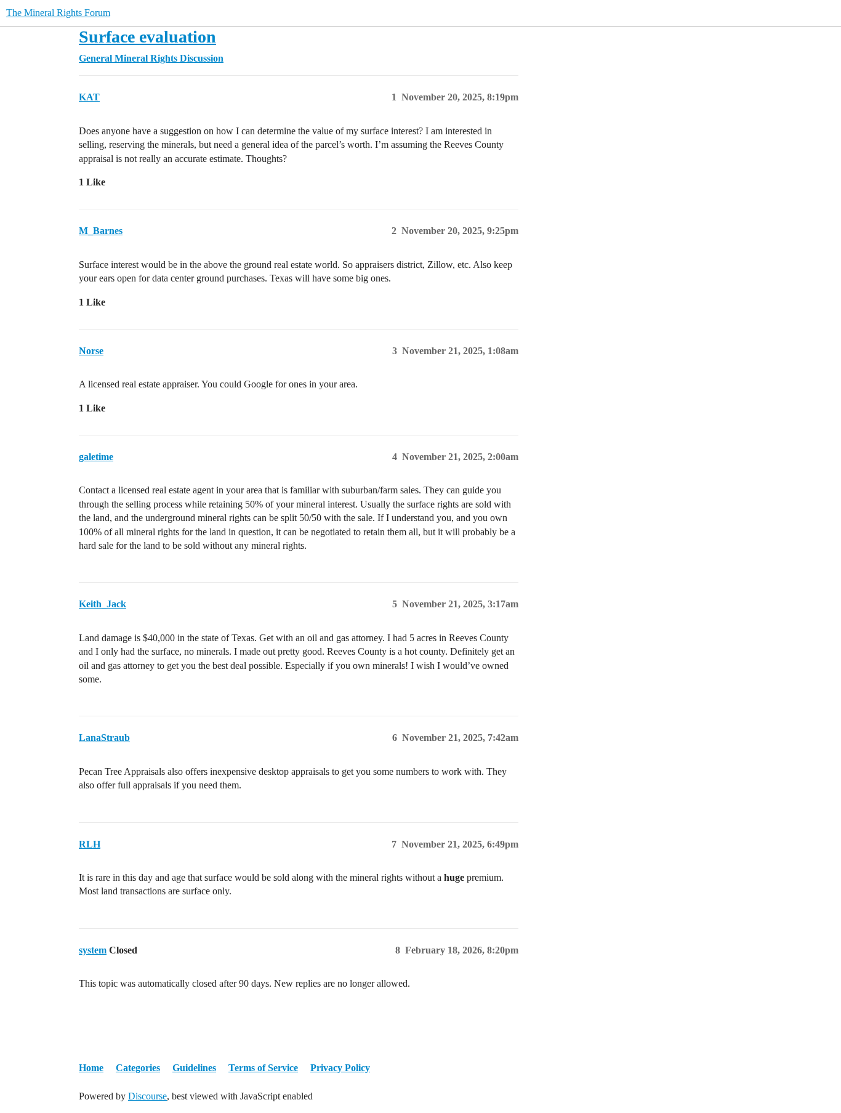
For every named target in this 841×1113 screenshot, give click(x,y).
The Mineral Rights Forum (58, 12)
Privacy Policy (340, 1067)
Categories (138, 1067)
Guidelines (194, 1067)
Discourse (147, 1096)
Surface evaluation (147, 36)
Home (91, 1067)
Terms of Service (263, 1067)
